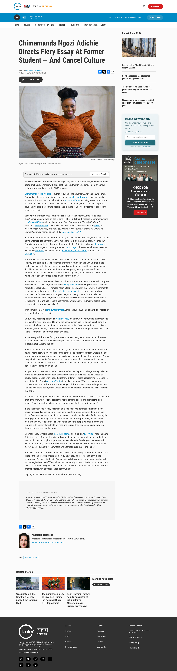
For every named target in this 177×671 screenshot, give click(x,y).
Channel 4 (29, 254)
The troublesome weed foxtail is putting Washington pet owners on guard (137, 89)
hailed (97, 225)
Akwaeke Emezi (72, 200)
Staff (67, 636)
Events (50, 25)
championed (100, 244)
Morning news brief (102, 578)
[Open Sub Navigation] (21, 25)
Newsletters (101, 636)
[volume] (24, 17)
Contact (68, 631)
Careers (100, 642)
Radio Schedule (71, 647)
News (16, 25)
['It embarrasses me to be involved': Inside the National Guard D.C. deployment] (53, 583)
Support (75, 25)
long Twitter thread (55, 310)
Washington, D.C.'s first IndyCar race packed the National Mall (27, 599)
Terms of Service (135, 637)
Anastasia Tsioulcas (34, 70)
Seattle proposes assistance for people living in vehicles (136, 77)
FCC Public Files (135, 648)
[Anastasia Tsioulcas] (24, 540)
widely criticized (71, 284)
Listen (62, 25)
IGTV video (89, 434)
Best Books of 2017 (71, 232)
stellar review (41, 225)
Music (27, 25)
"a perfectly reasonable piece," (68, 291)
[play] (17, 17)
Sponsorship (102, 647)
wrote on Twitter (54, 381)
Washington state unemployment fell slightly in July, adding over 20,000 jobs (138, 103)
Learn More (140, 212)
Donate (156, 6)
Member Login (91, 25)
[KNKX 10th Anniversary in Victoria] (140, 168)
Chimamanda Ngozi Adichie (38, 194)
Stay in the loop (140, 143)
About (104, 25)
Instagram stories (62, 434)
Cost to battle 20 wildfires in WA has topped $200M (138, 66)
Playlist (99, 626)
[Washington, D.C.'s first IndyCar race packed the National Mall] (27, 583)
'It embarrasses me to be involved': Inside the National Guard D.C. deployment (53, 599)
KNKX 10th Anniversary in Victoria (140, 191)
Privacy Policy (147, 146)
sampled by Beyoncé (78, 197)
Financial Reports (135, 626)
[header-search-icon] (144, 6)
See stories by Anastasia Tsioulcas (48, 542)
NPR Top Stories (31, 557)
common (39, 250)
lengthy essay (62, 318)
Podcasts (40, 25)
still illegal (71, 247)
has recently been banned (74, 250)
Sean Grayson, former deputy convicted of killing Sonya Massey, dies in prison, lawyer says (78, 600)
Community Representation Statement (139, 631)
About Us (68, 626)
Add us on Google (99, 174)
